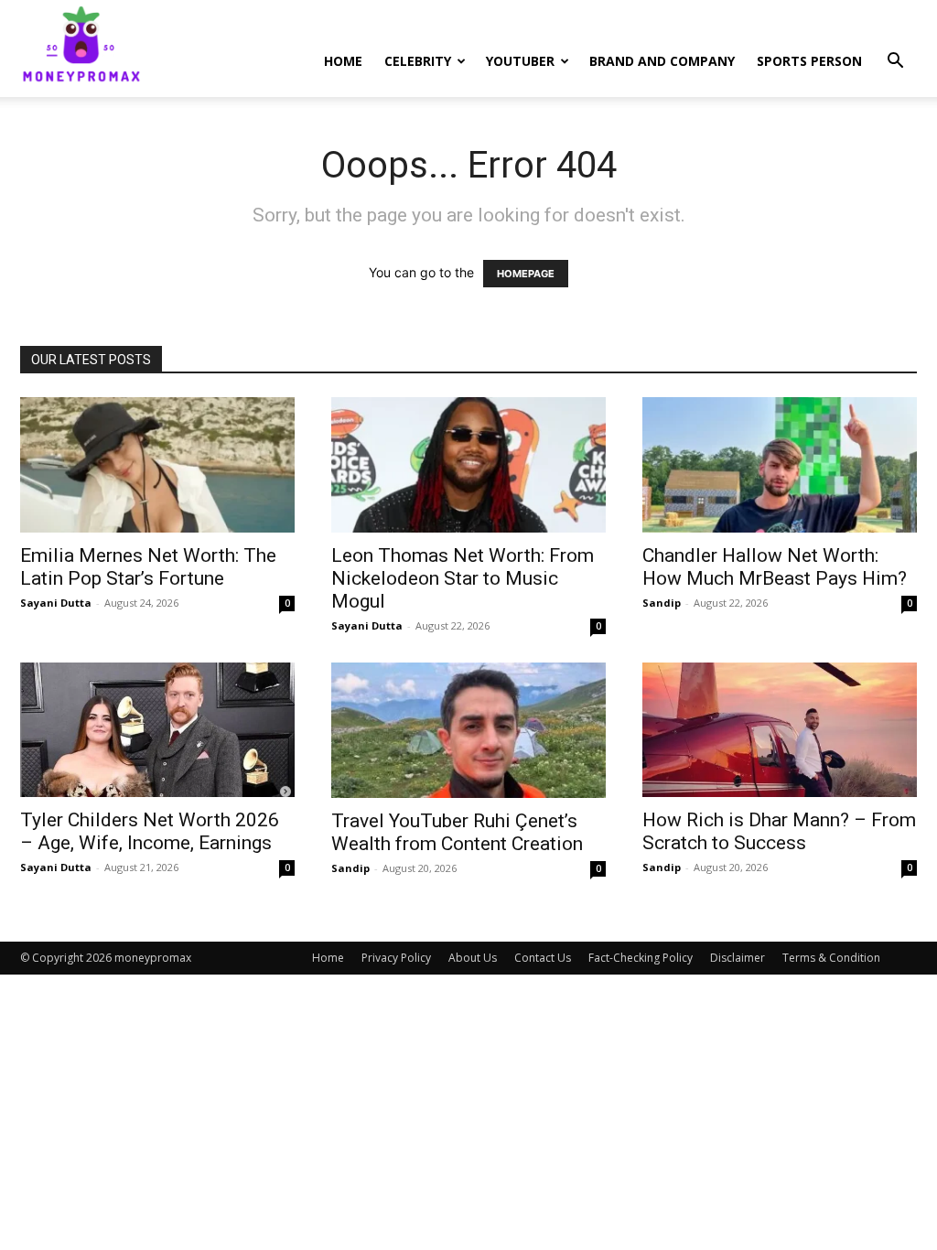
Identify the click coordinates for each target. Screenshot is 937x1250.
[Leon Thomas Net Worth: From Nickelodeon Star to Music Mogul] (468, 465)
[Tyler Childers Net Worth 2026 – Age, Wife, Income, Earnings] (157, 730)
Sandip (661, 602)
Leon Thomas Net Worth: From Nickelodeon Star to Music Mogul (462, 578)
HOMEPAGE (526, 273)
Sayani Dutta (56, 602)
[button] (895, 62)
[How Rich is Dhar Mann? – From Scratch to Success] (779, 730)
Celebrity (417, 61)
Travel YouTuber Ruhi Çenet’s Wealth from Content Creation (457, 832)
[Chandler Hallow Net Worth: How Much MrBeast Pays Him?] (779, 465)
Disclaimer (737, 957)
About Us (472, 957)
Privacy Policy (396, 957)
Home (343, 61)
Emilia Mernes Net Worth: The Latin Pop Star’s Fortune (148, 566)
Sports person (809, 61)
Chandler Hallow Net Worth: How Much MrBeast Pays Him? (774, 566)
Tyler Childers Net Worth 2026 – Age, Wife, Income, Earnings (149, 831)
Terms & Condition (831, 957)
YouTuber (520, 61)
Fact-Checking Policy (640, 957)
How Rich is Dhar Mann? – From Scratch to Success (779, 831)
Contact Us (542, 957)
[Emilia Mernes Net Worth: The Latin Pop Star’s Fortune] (157, 465)
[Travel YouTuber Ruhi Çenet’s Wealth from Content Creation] (468, 730)
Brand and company (662, 61)
